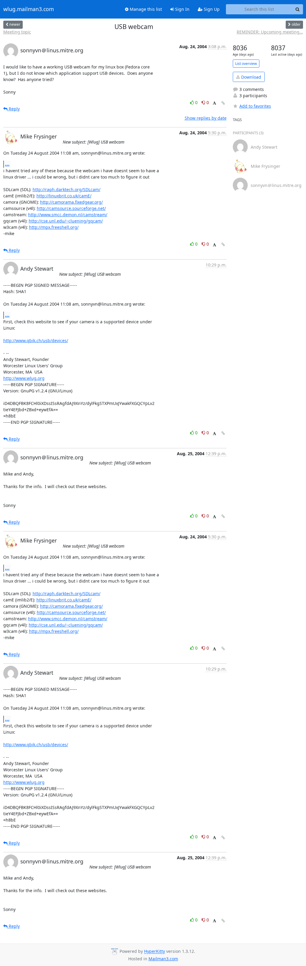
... (7, 164)
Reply (13, 109)
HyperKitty (154, 951)
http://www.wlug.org (24, 378)
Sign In (181, 9)
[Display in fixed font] (214, 103)
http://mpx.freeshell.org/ (54, 227)
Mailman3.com (163, 959)
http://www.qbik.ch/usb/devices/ (35, 340)
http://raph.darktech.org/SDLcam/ (66, 189)
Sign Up (211, 9)
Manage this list (145, 9)
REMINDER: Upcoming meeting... (270, 32)
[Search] (297, 9)
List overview (246, 63)
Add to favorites (255, 106)
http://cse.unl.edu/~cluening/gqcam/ (66, 221)
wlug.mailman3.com (28, 9)
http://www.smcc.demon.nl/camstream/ (67, 214)
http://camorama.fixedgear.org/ (71, 202)
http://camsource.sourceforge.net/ (71, 208)
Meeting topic (17, 32)
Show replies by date (206, 118)
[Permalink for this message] (223, 103)
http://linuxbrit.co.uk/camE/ (63, 196)
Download (250, 77)
